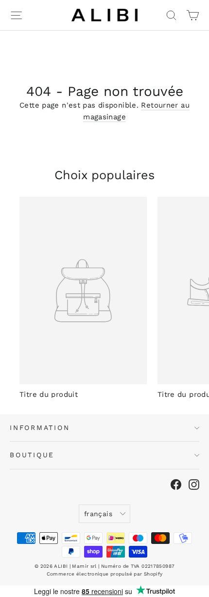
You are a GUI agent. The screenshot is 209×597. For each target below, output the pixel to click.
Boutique (32, 455)
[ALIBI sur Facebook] (176, 484)
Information (40, 427)
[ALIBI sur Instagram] (194, 484)
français (98, 514)
